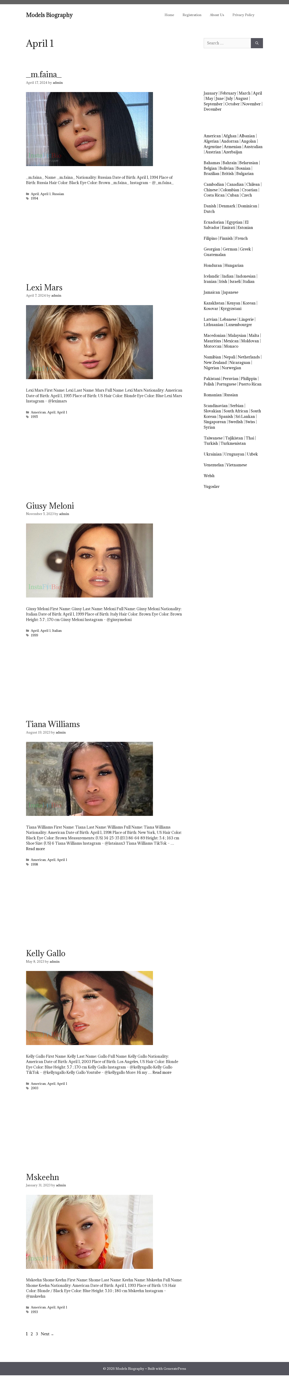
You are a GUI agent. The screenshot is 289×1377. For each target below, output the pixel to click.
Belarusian (248, 162)
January (211, 93)
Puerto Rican (250, 384)
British (228, 173)
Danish (210, 206)
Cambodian (214, 184)
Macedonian (215, 335)
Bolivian (226, 168)
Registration (192, 15)
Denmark (227, 206)
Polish (209, 384)
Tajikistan (234, 438)
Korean (249, 303)
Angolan (248, 141)
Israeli (235, 281)
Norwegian (231, 367)
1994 (34, 198)
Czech (246, 195)
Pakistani (212, 378)
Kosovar (211, 308)
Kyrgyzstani (231, 308)
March (244, 93)
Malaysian (237, 335)
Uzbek (252, 454)
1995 (34, 417)
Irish (223, 281)
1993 (34, 1312)
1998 (34, 864)
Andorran (230, 141)
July (229, 98)
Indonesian (246, 276)
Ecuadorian (214, 222)
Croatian (249, 189)
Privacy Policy (244, 15)
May (209, 98)
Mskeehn (42, 1177)
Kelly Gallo (45, 953)
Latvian (210, 319)
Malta (254, 335)
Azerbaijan (232, 152)
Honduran (213, 265)
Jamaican (212, 292)
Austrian (213, 152)
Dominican (247, 206)
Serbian (237, 405)
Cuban (233, 195)
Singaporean (215, 421)
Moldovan (250, 341)
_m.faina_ (44, 74)
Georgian (212, 249)
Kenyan (233, 303)
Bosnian (243, 168)
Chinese (211, 189)
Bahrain (230, 162)
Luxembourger (239, 324)
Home (169, 15)
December (213, 109)
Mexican (231, 341)
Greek (245, 249)
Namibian (212, 357)
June (220, 98)
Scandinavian (216, 405)
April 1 (45, 194)
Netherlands (249, 357)
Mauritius (212, 341)
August (241, 98)
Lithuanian (213, 324)
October (232, 104)
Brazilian (211, 173)
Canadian (235, 184)
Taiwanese (213, 438)
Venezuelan (214, 465)
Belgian (210, 168)
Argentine (212, 146)
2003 (34, 1088)
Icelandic (212, 276)
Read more (35, 848)
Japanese (230, 292)
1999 (34, 635)
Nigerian (211, 367)
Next (47, 1334)
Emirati (228, 227)
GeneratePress (175, 1368)
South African (236, 411)
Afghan (230, 136)
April (35, 194)
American (38, 412)
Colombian (229, 189)
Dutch (209, 211)
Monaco (231, 346)
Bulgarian (245, 173)
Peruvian (230, 378)
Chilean (253, 184)
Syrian (209, 427)
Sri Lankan (245, 416)
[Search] (257, 43)
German (230, 249)
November (251, 104)
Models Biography (49, 14)
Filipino (210, 238)
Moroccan (213, 346)
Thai (250, 438)
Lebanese (228, 319)
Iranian (210, 281)
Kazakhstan (214, 303)
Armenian (232, 146)
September (213, 104)
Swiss (250, 421)
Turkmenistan (233, 443)
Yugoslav (212, 486)
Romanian (213, 394)
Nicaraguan (239, 362)
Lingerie (246, 319)
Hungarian (234, 265)
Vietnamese (236, 465)
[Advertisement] (104, 243)
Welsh (209, 475)
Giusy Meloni (50, 506)
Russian (58, 194)
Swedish (235, 421)
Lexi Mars (44, 287)
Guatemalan (215, 254)
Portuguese (226, 384)
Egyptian (234, 222)
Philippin (249, 378)
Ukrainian (213, 454)
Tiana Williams (53, 724)
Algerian (211, 141)
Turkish (211, 443)
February (228, 93)
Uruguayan (234, 454)
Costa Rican (214, 195)
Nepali (229, 357)
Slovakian (212, 411)
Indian (228, 276)
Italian (57, 631)
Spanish (226, 416)
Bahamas (212, 162)
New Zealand (215, 362)
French (241, 238)
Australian (253, 146)
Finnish (226, 238)
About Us (217, 15)
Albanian (247, 136)
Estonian (245, 227)
